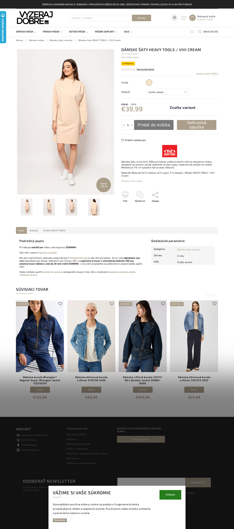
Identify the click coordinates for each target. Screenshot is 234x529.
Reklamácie (73, 458)
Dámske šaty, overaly (188, 249)
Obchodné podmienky (78, 444)
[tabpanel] (42, 352)
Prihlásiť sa (198, 482)
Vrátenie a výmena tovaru (81, 463)
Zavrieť (206, 207)
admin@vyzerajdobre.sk (34, 435)
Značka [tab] (54, 230)
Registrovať (141, 439)
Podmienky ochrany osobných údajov (87, 453)
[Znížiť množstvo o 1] (123, 125)
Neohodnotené (145, 69)
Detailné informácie (132, 180)
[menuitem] (27, 31)
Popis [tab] (21, 230)
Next (213, 295)
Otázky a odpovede (77, 448)
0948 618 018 (28, 440)
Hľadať (141, 18)
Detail (42, 389)
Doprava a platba (76, 434)
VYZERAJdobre (29, 445)
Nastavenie (59, 520)
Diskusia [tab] (33, 230)
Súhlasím (170, 495)
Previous (208, 295)
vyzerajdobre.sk (30, 449)
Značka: (207, 73)
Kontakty (71, 439)
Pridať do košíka (154, 125)
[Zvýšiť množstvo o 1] (131, 125)
